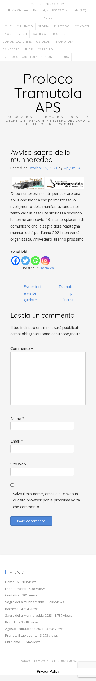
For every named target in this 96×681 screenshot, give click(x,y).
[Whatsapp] (35, 260)
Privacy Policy (48, 671)
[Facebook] (15, 260)
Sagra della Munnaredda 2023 (28, 615)
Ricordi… (59, 34)
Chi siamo (25, 26)
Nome (17, 418)
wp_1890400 (74, 168)
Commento (21, 348)
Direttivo (62, 26)
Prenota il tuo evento (21, 635)
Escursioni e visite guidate (32, 293)
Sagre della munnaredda (24, 602)
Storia (43, 26)
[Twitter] (25, 260)
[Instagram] (45, 260)
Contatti (82, 26)
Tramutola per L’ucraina (67, 293)
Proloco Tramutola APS (48, 92)
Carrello (45, 49)
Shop (28, 49)
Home (7, 26)
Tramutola (64, 41)
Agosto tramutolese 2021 (24, 628)
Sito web (18, 464)
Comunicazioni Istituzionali (27, 41)
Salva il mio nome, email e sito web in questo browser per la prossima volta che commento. (46, 500)
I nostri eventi (15, 34)
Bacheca (39, 34)
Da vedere (11, 49)
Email (16, 441)
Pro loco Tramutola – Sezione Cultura (36, 57)
